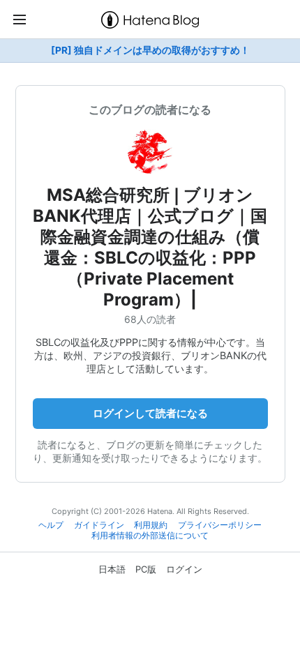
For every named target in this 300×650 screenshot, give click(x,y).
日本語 (112, 569)
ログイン (184, 569)
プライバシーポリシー (220, 525)
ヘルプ (50, 525)
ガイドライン (99, 525)
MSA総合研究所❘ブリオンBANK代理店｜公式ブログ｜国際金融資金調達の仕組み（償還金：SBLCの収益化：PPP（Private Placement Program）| (150, 247)
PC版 (145, 569)
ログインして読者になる (150, 413)
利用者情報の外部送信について (150, 536)
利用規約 (150, 525)
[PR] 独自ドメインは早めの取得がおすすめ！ (150, 50)
